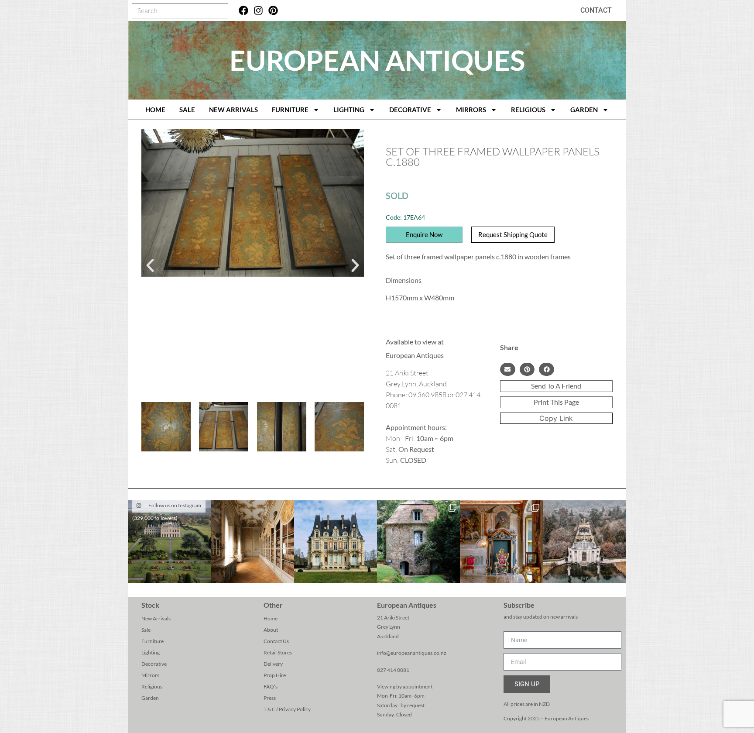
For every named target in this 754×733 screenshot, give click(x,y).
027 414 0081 (393, 670)
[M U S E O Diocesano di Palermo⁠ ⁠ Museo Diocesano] (501, 541)
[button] (150, 265)
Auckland (388, 636)
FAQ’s (271, 686)
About (271, 629)
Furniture (290, 110)
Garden (584, 110)
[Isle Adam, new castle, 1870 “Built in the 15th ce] (335, 541)
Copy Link (556, 418)
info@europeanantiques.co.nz (411, 653)
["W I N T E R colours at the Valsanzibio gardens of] (584, 541)
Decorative (410, 110)
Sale (187, 110)
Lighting (348, 110)
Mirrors (471, 110)
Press (270, 698)
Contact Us (276, 641)
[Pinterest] (273, 10)
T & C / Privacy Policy (287, 709)
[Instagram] (258, 10)
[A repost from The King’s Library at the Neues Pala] (252, 541)
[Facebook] (243, 10)
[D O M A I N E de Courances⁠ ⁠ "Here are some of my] (418, 541)
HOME (155, 110)
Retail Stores (278, 652)
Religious (528, 110)
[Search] (220, 10)
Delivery (273, 664)
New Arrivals (233, 110)
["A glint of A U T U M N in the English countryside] (169, 541)
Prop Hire (275, 675)
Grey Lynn (388, 626)
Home (271, 618)
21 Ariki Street (393, 617)
